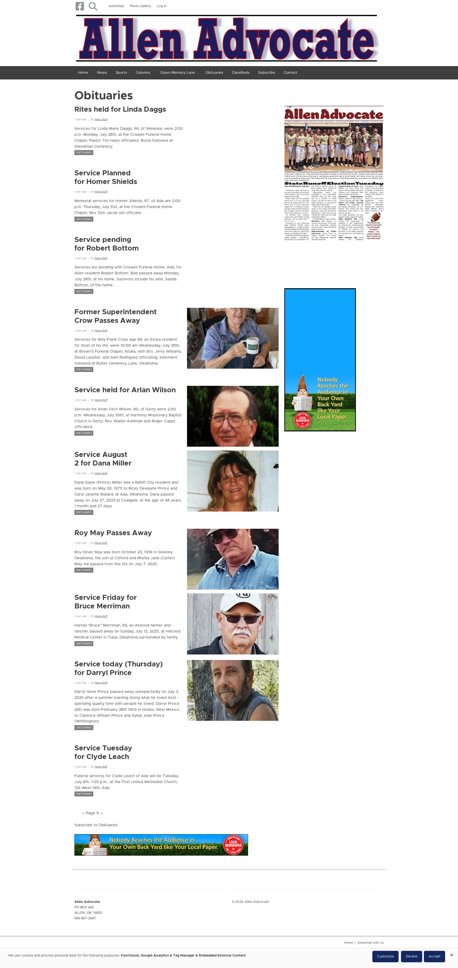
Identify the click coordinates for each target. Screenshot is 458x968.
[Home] (227, 37)
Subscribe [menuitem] (266, 72)
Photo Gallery (140, 6)
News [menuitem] (102, 72)
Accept (434, 956)
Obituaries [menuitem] (214, 72)
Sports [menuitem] (121, 72)
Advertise (116, 6)
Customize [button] (385, 956)
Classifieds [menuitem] (240, 72)
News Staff (101, 119)
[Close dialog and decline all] (451, 953)
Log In (162, 6)
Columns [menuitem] (143, 72)
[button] (93, 6)
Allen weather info (367, 259)
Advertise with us (371, 942)
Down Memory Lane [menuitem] (178, 72)
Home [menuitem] (83, 72)
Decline (411, 956)
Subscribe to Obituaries (96, 825)
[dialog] (229, 958)
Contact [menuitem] (290, 72)
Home (348, 942)
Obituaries (84, 152)
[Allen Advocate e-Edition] (334, 171)
